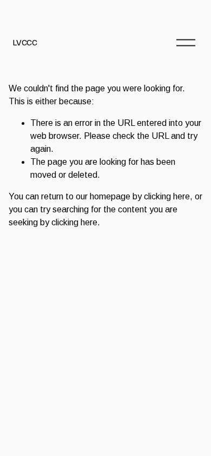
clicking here (167, 196)
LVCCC (24, 42)
